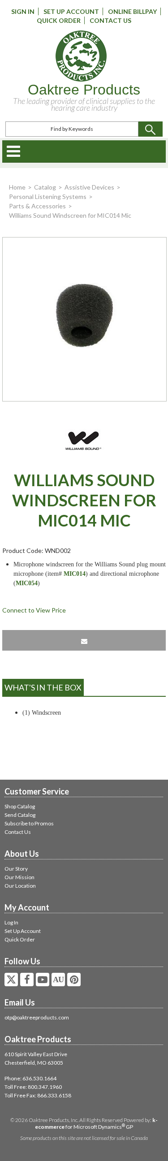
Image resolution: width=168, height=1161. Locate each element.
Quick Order (59, 20)
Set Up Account (71, 11)
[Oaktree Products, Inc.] (81, 56)
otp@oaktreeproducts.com (36, 1017)
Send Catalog (19, 814)
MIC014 (75, 573)
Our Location (20, 885)
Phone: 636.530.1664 (30, 1078)
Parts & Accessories (37, 206)
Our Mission (19, 877)
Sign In (22, 11)
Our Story (16, 868)
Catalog (45, 187)
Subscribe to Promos (29, 823)
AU (58, 979)
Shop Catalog (19, 806)
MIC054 (27, 583)
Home (17, 187)
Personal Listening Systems (47, 196)
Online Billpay (132, 11)
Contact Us (110, 20)
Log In (11, 922)
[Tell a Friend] (84, 640)
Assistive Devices (89, 187)
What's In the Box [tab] (43, 687)
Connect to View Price (34, 610)
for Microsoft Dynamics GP (96, 1123)
